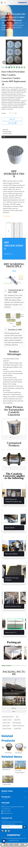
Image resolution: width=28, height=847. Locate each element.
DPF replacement (17, 722)
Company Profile (7, 784)
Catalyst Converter (6, 728)
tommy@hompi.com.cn (8, 813)
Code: (4, 133)
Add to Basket (11, 123)
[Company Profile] (7, 779)
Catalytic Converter (7, 719)
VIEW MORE (6, 216)
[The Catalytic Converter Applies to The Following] (20, 765)
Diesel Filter (17, 719)
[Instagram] (9, 831)
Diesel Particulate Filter (7, 716)
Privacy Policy (16, 840)
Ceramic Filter (17, 728)
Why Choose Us (6, 769)
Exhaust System (6, 725)
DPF (4, 137)
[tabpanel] (14, 427)
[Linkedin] (6, 831)
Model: (4, 129)
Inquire (11, 119)
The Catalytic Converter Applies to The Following (20, 771)
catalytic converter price (18, 725)
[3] (14, 835)
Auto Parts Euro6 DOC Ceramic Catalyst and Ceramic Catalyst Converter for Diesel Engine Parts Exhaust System (19, 752)
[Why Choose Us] (7, 764)
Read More (7, 254)
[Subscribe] (24, 827)
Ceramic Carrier (6, 722)
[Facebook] (2, 831)
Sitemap (10, 840)
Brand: (4, 131)
